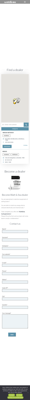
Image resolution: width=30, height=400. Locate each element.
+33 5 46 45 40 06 (9, 142)
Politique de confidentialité (15, 397)
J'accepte (11, 395)
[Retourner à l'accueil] (10, 2)
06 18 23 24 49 (8, 160)
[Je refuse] (28, 392)
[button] (25, 2)
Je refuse (19, 395)
